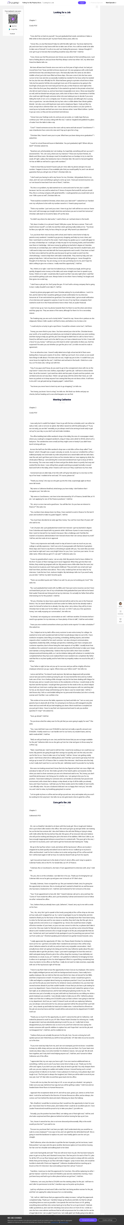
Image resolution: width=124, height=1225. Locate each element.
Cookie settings (107, 1220)
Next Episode (111, 3)
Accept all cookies (88, 1220)
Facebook (12, 33)
